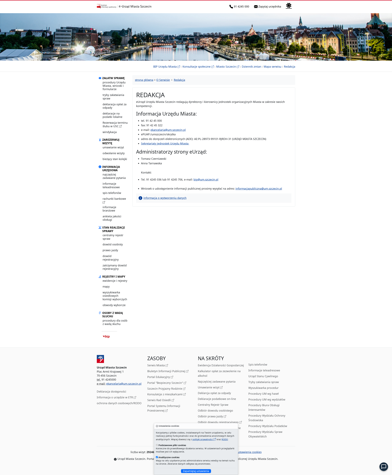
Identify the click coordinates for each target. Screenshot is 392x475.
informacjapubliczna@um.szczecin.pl (259, 188)
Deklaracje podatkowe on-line (217, 399)
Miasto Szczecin (227, 66)
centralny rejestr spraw (113, 236)
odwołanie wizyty (114, 153)
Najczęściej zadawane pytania (217, 381)
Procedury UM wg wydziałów (266, 399)
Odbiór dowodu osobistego (215, 410)
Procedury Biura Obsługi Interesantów (264, 407)
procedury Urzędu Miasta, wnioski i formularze (114, 85)
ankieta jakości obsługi (112, 217)
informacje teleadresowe (111, 185)
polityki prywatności (202, 439)
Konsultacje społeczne (198, 66)
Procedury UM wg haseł (263, 393)
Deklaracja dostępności (111, 391)
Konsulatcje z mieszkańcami (165, 394)
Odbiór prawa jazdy (211, 416)
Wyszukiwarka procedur (263, 388)
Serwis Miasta (156, 365)
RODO (225, 439)
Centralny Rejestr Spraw (213, 404)
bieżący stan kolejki (115, 159)
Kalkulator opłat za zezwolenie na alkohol (219, 373)
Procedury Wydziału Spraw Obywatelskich (265, 434)
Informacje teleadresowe (264, 370)
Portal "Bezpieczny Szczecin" (165, 383)
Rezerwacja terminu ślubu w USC (115, 124)
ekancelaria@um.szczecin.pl (168, 130)
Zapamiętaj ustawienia (196, 471)
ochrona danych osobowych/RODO (119, 403)
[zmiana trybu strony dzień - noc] (289, 5)
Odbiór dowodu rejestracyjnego (218, 422)
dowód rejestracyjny (111, 257)
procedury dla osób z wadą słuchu (115, 322)
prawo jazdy (110, 250)
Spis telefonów (257, 364)
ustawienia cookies (249, 452)
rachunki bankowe (114, 198)
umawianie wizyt (113, 147)
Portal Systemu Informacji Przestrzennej (163, 408)
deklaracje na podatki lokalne (112, 115)
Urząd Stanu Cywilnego (263, 376)
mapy (106, 286)
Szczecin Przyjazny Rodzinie (165, 388)
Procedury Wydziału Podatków (267, 426)
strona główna (144, 80)
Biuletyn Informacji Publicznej (166, 371)
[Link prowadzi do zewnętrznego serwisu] (106, 336)
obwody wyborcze (114, 305)
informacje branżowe (109, 208)
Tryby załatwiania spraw (263, 382)
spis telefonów (112, 193)
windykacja (110, 132)
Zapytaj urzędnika (270, 6)
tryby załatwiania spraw (113, 96)
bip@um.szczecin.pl (206, 179)
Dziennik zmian (251, 66)
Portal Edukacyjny (159, 377)
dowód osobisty (113, 244)
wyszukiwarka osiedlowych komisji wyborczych (115, 295)
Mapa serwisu (272, 66)
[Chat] (383, 466)
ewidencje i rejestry (115, 280)
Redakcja (289, 66)
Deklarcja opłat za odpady (214, 393)
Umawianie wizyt (209, 387)
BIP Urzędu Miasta (166, 66)
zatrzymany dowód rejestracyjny (115, 267)
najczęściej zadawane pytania (114, 176)
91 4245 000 (241, 6)
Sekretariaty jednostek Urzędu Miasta (165, 143)
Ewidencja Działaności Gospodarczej (221, 365)
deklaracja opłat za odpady (114, 105)
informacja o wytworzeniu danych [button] (165, 198)
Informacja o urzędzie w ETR (115, 397)
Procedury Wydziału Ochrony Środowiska (266, 418)
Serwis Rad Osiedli (159, 400)
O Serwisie (163, 80)
